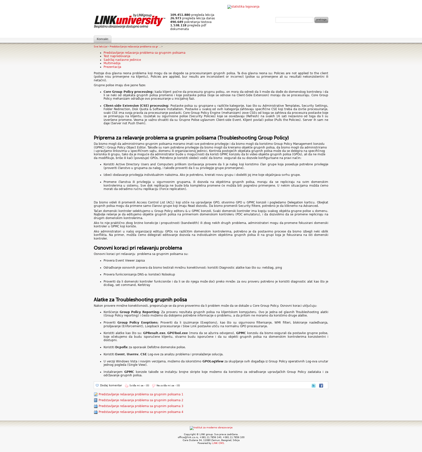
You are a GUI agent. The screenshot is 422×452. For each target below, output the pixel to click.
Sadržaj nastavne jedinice (122, 60)
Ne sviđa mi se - (168, 385)
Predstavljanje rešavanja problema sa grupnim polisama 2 (141, 400)
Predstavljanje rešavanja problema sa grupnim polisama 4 (141, 412)
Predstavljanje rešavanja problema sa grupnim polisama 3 (141, 406)
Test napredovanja (117, 56)
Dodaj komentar (111, 385)
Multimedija (112, 63)
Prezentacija (112, 67)
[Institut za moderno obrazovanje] (211, 427)
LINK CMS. (218, 443)
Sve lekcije (100, 46)
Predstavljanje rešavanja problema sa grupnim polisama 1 (141, 394)
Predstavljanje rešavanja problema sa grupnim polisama (144, 52)
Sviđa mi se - (139, 385)
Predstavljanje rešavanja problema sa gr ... (135, 46)
